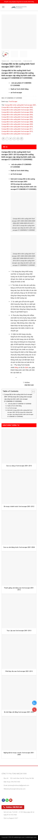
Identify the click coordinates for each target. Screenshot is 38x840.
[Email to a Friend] (14, 138)
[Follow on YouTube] (10, 800)
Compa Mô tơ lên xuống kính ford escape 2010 (17, 127)
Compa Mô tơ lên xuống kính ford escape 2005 (17, 115)
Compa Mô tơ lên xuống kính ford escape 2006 (17, 117)
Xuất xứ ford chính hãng (14, 406)
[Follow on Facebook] (3, 800)
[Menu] (3, 7)
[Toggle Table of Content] (32, 391)
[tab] (19, 147)
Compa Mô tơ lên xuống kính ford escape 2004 (17, 112)
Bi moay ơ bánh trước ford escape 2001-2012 (19, 506)
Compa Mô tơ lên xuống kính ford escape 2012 (17, 131)
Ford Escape (27, 61)
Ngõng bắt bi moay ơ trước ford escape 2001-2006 (19, 754)
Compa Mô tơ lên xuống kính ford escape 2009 (17, 124)
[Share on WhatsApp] (3, 138)
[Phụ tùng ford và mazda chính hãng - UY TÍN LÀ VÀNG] (19, 7)
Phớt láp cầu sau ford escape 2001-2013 (19, 671)
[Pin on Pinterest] (18, 138)
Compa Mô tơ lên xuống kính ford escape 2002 (17, 107)
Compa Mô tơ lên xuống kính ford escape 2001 (20, 105)
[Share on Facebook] (7, 138)
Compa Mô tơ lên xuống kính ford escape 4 (16, 134)
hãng (16, 367)
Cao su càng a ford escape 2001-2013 (19, 466)
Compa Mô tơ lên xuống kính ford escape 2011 (17, 129)
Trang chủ (5, 61)
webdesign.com (31, 837)
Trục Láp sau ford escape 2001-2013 (19, 630)
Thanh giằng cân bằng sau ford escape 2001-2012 (19, 589)
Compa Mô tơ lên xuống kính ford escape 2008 (17, 122)
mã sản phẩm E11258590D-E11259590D (19, 403)
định (26, 367)
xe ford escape (12, 408)
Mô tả (5, 147)
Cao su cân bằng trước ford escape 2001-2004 (19, 547)
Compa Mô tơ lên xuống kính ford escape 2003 (17, 110)
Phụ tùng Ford (16, 61)
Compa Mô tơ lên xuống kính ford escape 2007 (17, 119)
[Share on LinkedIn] (21, 138)
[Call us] (7, 800)
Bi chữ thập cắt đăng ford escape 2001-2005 (19, 712)
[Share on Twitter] (10, 138)
